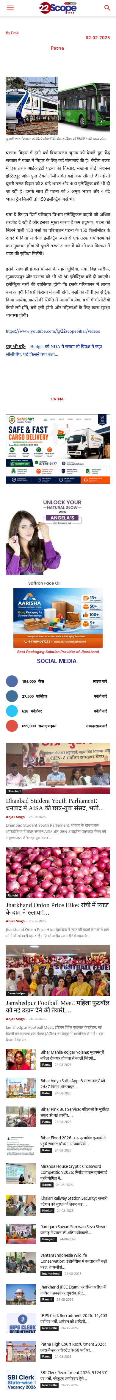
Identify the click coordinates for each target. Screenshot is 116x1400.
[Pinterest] (60, 62)
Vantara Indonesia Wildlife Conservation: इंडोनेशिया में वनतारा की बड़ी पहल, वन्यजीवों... (73, 1261)
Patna (57, 48)
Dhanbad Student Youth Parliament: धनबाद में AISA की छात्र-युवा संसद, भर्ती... (55, 805)
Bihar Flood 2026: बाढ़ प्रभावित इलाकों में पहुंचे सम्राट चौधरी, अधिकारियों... (73, 1140)
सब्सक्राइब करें (96, 726)
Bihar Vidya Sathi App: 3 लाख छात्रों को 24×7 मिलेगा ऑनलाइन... (72, 1083)
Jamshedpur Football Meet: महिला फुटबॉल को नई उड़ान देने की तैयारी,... (57, 1007)
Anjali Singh (15, 816)
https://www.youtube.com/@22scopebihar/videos (53, 331)
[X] (47, 62)
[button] (107, 8)
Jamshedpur (17, 993)
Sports (47, 1184)
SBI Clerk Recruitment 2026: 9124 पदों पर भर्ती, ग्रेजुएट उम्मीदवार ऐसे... (73, 1375)
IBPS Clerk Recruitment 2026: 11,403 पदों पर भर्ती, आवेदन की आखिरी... (73, 1318)
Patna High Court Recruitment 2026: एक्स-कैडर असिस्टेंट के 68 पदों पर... (73, 1347)
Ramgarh (48, 1239)
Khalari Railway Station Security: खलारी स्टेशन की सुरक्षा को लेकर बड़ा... (73, 1201)
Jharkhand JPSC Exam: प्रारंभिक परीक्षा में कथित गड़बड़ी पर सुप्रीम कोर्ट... (73, 1290)
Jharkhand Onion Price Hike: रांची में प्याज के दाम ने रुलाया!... (57, 909)
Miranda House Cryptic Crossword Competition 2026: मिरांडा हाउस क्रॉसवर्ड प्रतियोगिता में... (73, 1172)
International (51, 1273)
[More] (101, 62)
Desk (15, 33)
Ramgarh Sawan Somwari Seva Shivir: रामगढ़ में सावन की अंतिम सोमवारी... (73, 1229)
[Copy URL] (88, 62)
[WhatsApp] (74, 62)
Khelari (47, 1210)
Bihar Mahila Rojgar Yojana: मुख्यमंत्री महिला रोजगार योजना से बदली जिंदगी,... (72, 1055)
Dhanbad (14, 791)
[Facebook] (33, 62)
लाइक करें (100, 681)
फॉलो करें (100, 696)
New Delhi (49, 1328)
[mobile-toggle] (10, 8)
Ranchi (13, 895)
